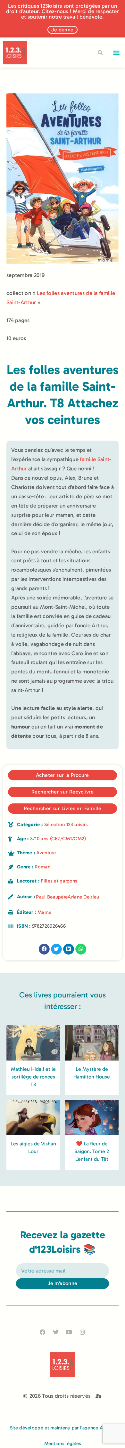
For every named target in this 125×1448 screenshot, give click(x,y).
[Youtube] (69, 1332)
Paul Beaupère (52, 897)
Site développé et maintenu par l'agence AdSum (62, 1428)
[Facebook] (43, 1332)
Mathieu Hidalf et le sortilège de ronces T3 (33, 1076)
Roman (42, 867)
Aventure (45, 853)
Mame (44, 912)
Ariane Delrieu (83, 897)
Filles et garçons (59, 881)
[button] (116, 52)
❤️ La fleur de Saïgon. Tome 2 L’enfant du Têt (91, 1151)
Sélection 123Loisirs (66, 824)
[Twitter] (56, 1332)
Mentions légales (62, 1443)
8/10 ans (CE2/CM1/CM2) (58, 839)
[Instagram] (82, 1332)
